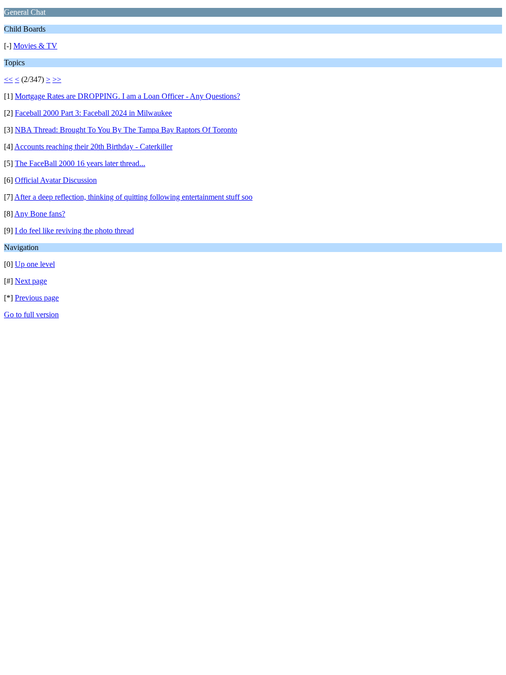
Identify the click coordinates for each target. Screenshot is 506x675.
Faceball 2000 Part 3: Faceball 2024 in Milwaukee (93, 113)
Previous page (37, 298)
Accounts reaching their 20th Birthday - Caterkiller (93, 146)
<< (8, 79)
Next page (31, 281)
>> (56, 79)
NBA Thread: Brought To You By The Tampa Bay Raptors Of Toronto (126, 130)
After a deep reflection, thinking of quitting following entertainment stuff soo (133, 197)
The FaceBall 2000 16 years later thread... (80, 163)
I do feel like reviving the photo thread (74, 230)
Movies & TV (35, 46)
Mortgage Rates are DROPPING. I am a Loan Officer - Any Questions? (127, 96)
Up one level (35, 264)
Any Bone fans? (39, 214)
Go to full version (31, 314)
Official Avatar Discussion (56, 180)
